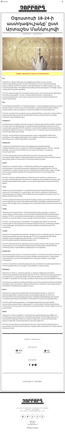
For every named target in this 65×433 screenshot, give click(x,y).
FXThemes (45, 408)
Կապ (43, 411)
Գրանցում (35, 409)
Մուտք (28, 409)
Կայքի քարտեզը (35, 411)
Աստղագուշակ (37, 34)
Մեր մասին (24, 411)
